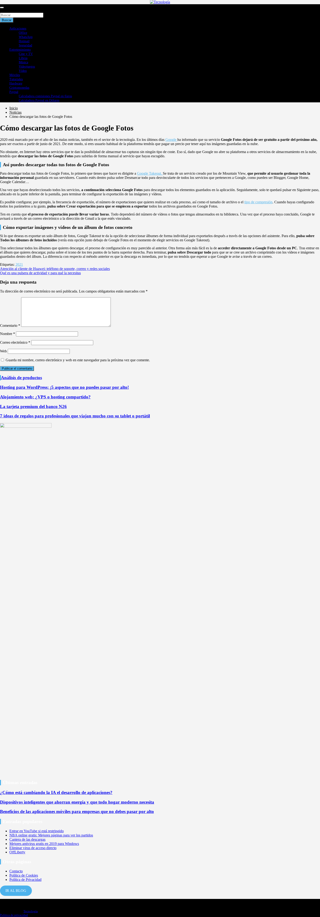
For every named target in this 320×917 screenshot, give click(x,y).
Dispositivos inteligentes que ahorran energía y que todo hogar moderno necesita (77, 802)
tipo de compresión (258, 202)
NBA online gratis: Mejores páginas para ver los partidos (51, 835)
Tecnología (30, 911)
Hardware (15, 83)
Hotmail (24, 41)
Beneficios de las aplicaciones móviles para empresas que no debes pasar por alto (77, 811)
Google (171, 140)
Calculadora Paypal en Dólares (39, 100)
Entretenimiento (20, 49)
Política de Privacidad (25, 880)
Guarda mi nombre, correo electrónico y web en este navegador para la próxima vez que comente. (78, 360)
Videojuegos (27, 66)
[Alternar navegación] (2, 7)
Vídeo (23, 71)
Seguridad (25, 45)
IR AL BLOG (15, 891)
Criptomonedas (19, 87)
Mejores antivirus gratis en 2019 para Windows (44, 844)
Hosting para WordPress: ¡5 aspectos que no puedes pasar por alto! (64, 387)
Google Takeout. (150, 173)
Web (3, 351)
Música (23, 62)
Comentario (10, 326)
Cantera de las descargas (27, 839)
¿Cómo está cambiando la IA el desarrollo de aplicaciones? (56, 792)
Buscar (5, 10)
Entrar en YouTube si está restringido (36, 831)
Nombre (7, 334)
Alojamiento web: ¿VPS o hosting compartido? (45, 396)
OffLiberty (17, 852)
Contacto (16, 871)
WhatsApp (26, 37)
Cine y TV (26, 54)
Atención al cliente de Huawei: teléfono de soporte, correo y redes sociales (55, 269)
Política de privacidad (14, 915)
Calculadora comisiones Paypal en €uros (45, 96)
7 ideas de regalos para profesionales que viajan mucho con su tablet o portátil (75, 415)
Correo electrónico (15, 342)
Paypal (13, 92)
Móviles (14, 75)
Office (23, 33)
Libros (23, 58)
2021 (19, 264)
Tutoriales (16, 79)
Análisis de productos (21, 377)
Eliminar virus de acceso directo (32, 848)
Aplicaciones (17, 28)
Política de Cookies (23, 875)
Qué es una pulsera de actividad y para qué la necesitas (40, 273)
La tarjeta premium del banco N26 (33, 406)
